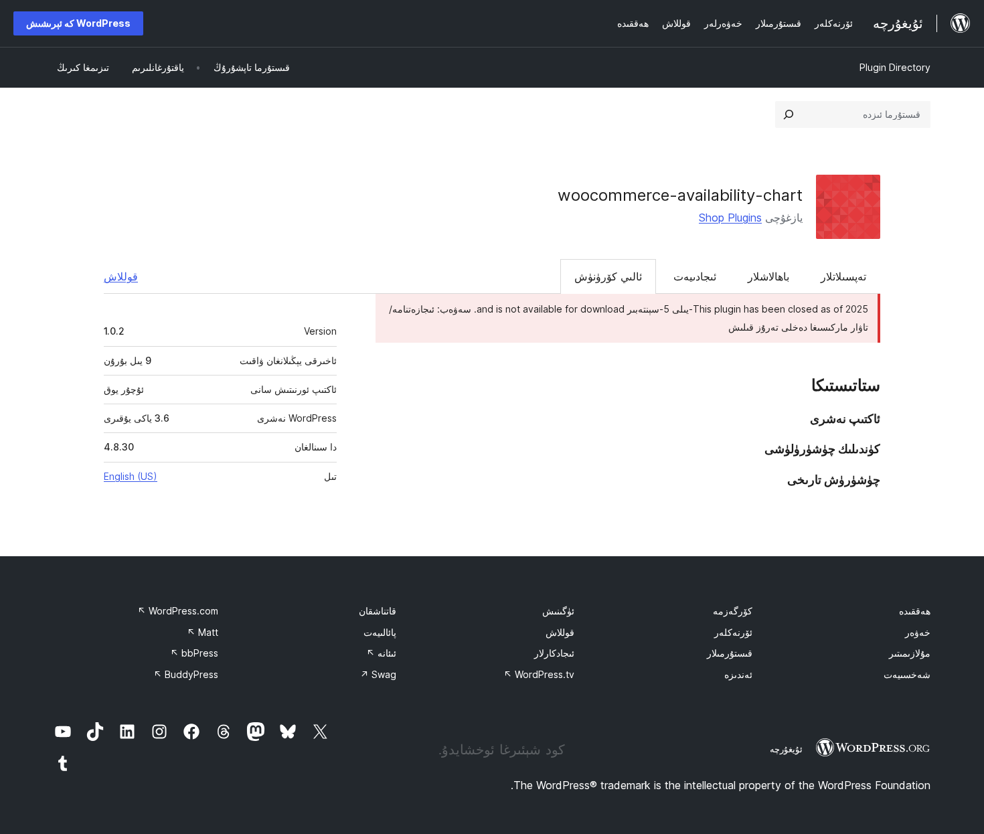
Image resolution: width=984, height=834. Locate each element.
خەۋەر (917, 632)
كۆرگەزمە (732, 610)
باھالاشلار (768, 276)
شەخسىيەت (907, 674)
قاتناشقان (377, 610)
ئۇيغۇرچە (786, 749)
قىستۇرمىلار (729, 653)
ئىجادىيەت (694, 276)
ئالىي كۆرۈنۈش (608, 276)
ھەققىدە (914, 610)
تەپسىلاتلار (843, 276)
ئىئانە (381, 653)
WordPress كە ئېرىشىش (78, 23)
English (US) (130, 476)
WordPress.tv (538, 674)
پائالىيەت (379, 632)
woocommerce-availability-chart (680, 195)
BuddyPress (185, 674)
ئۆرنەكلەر (733, 632)
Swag (378, 674)
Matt (202, 632)
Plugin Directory (894, 67)
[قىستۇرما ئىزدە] (788, 114)
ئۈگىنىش (558, 610)
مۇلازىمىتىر (909, 653)
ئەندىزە (738, 674)
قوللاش (121, 276)
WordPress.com (177, 610)
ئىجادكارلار (554, 653)
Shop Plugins (730, 217)
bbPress (194, 653)
